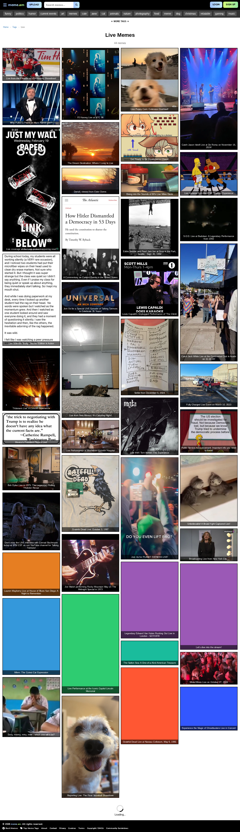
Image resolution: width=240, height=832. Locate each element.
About (44, 828)
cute (84, 13)
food (156, 13)
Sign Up (230, 4)
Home (5, 27)
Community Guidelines (117, 828)
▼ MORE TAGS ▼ (120, 21)
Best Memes (12, 828)
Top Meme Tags (31, 828)
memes (73, 13)
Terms (81, 828)
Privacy (62, 828)
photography (142, 13)
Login (216, 4)
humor (32, 13)
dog (178, 13)
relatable (205, 13)
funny (8, 13)
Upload (34, 4)
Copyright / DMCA (95, 828)
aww (94, 13)
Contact (53, 828)
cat (103, 13)
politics (20, 13)
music (231, 13)
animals (114, 13)
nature (127, 13)
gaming (219, 13)
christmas (190, 13)
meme (167, 13)
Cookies (72, 828)
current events (48, 13)
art (62, 13)
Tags (14, 27)
